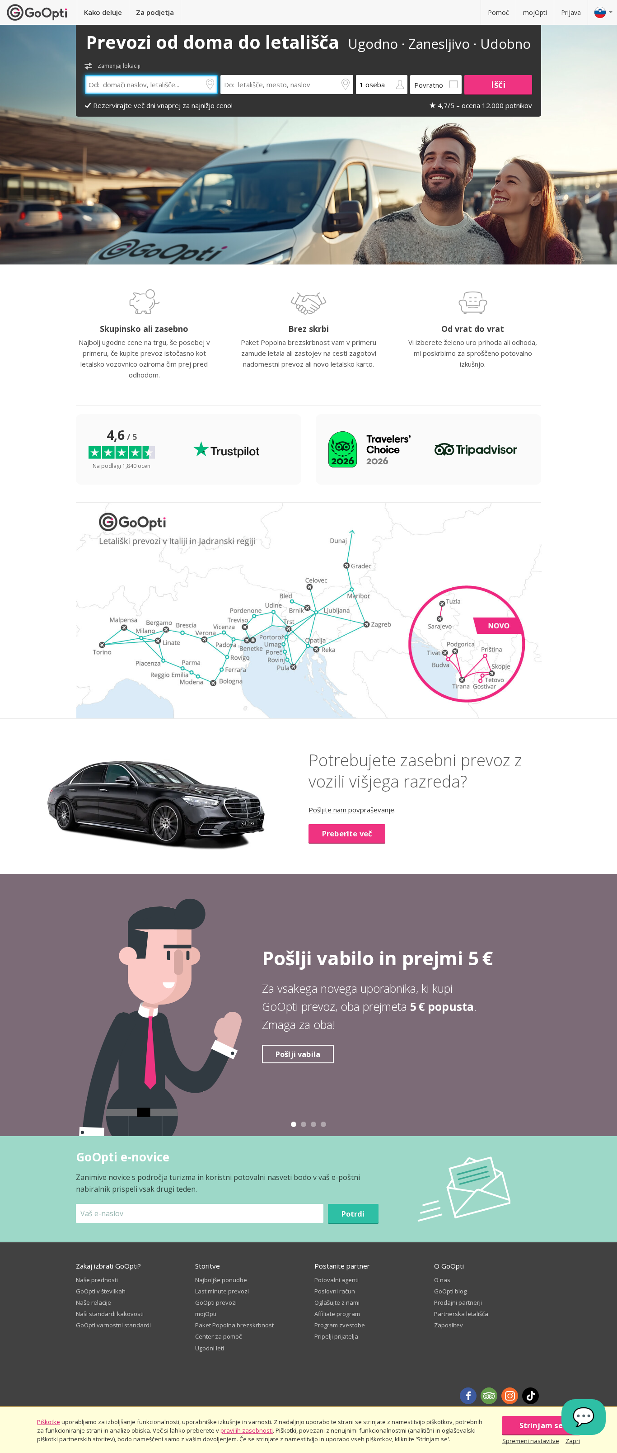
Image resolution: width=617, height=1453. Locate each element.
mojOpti (535, 12)
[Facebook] (468, 1395)
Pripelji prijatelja (336, 1336)
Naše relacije (93, 1302)
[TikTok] (530, 1395)
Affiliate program (337, 1314)
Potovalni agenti (336, 1280)
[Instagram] (509, 1395)
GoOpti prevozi (216, 1302)
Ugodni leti (209, 1348)
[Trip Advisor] (489, 1395)
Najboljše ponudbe (221, 1280)
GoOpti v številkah (101, 1291)
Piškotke (48, 1422)
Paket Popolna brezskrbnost (234, 1325)
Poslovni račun (334, 1291)
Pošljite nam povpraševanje (351, 809)
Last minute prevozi (222, 1291)
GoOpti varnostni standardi (113, 1325)
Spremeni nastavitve (530, 1441)
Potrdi (353, 1213)
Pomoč (498, 12)
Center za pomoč (218, 1336)
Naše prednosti (97, 1280)
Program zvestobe (339, 1325)
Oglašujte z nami (337, 1302)
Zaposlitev (448, 1325)
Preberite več (347, 833)
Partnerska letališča (461, 1314)
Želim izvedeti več (310, 1063)
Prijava (571, 12)
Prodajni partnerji (458, 1302)
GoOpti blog (450, 1291)
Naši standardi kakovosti (110, 1314)
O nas (442, 1280)
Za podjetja (155, 12)
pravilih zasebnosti (246, 1430)
